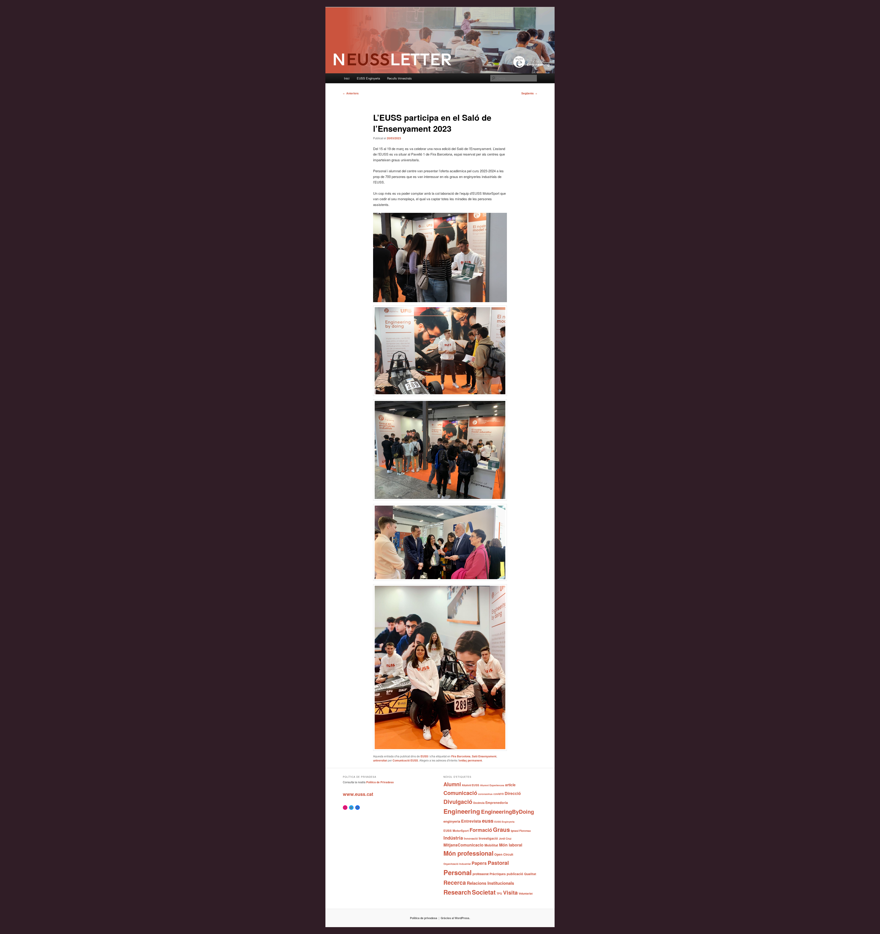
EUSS (424, 756)
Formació (481, 829)
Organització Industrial (457, 864)
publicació (515, 873)
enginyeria (451, 821)
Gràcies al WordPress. (455, 918)
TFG (499, 893)
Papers (479, 863)
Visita (510, 892)
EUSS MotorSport (456, 831)
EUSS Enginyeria (368, 78)
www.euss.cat (358, 794)
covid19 (498, 794)
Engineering (461, 811)
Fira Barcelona (460, 756)
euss (487, 820)
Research (457, 892)
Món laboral (510, 845)
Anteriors (351, 93)
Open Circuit (503, 854)
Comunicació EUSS (405, 760)
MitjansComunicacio (463, 845)
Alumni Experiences (492, 785)
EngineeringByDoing (507, 811)
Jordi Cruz (505, 838)
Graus (501, 829)
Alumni (452, 784)
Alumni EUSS (470, 785)
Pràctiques (498, 874)
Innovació (471, 838)
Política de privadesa (423, 918)
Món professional (468, 853)
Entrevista (471, 821)
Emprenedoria (496, 802)
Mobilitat (491, 845)
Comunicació (460, 793)
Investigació (488, 838)
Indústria (453, 837)
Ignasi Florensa (521, 831)
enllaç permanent (470, 760)
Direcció (513, 793)
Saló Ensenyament (484, 756)
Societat (484, 892)
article (510, 784)
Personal (457, 872)
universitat (380, 760)
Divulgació (457, 801)
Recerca (454, 882)
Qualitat (530, 874)
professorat (481, 874)
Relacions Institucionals (490, 883)
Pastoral (498, 862)
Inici (346, 78)
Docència (478, 803)
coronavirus (485, 794)
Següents (529, 93)
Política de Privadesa (380, 782)
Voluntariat (526, 893)
